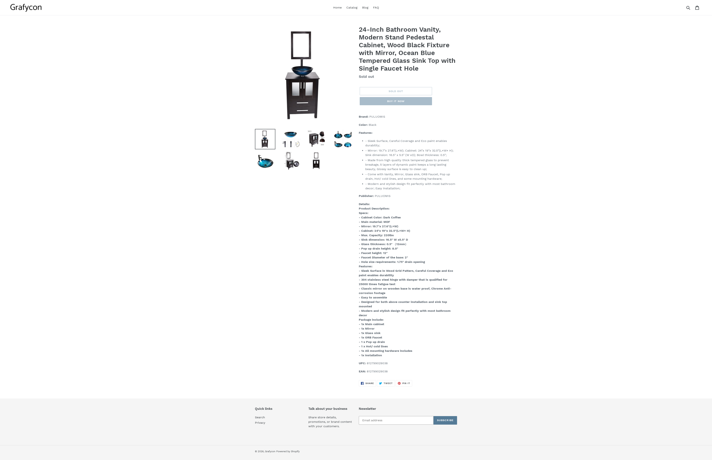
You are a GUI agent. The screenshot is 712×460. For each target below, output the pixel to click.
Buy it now (396, 101)
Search (260, 417)
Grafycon (270, 451)
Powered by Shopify (288, 451)
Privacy (260, 422)
